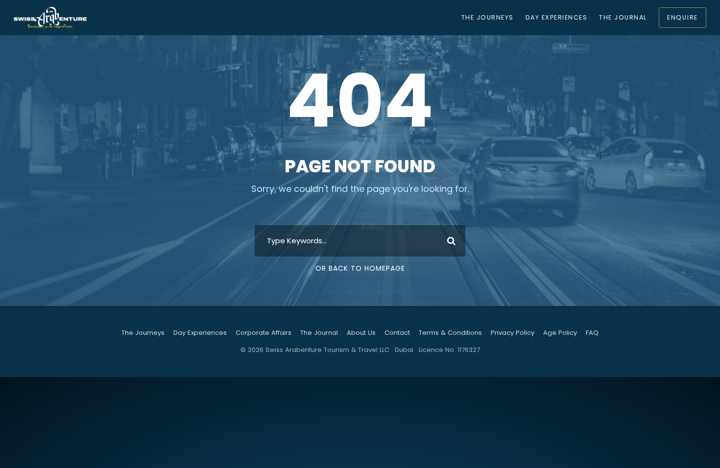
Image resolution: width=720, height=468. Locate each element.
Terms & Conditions (450, 332)
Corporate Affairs (263, 332)
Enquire (682, 17)
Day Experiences (556, 17)
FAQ (592, 332)
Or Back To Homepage (360, 268)
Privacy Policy (512, 332)
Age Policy (560, 332)
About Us (361, 332)
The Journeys (487, 17)
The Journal (623, 17)
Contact (397, 332)
